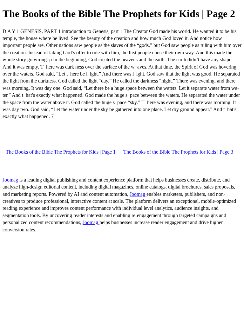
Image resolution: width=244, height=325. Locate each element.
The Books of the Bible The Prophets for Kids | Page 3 (178, 152)
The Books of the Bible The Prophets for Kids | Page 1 (61, 152)
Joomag (11, 179)
